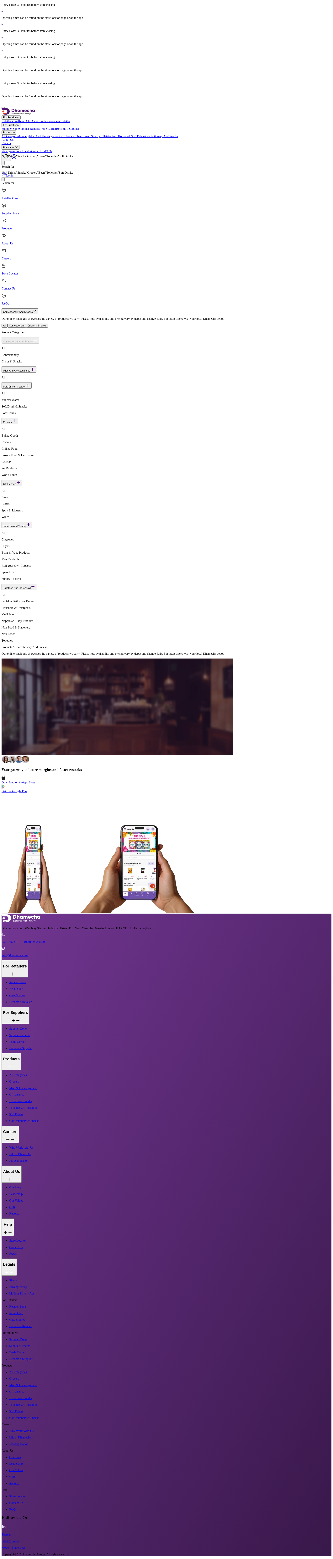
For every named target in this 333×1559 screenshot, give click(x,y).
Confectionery (16, 325)
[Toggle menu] (3, 107)
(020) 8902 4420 (34, 941)
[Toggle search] (6, 157)
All (4, 325)
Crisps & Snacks (37, 325)
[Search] (3, 179)
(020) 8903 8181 (12, 941)
